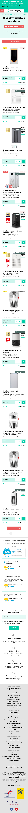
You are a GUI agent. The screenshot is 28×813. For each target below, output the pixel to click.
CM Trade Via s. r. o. (18, 772)
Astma (14, 729)
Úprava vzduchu (20, 14)
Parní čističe (14, 697)
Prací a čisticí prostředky (14, 705)
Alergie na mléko (14, 714)
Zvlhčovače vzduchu (14, 701)
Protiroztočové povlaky (14, 688)
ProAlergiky (5, 14)
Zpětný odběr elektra (14, 747)
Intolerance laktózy (14, 717)
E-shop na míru (10, 785)
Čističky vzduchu (14, 690)
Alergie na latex (14, 731)
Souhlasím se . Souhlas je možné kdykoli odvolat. (14, 622)
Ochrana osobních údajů (14, 758)
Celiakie (14, 725)
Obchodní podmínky (14, 743)
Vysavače (14, 693)
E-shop (12, 14)
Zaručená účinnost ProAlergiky (10, 756)
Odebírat (14, 627)
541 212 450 (19, 767)
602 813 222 (9, 767)
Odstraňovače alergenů (14, 703)
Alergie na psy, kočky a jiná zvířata (14, 719)
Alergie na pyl (14, 712)
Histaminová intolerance (14, 723)
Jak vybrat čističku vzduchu (15, 26)
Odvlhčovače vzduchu (13, 699)
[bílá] (12, 146)
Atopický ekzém (14, 721)
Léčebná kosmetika (14, 695)
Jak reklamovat (14, 740)
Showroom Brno (14, 745)
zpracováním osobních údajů (17, 621)
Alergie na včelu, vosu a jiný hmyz (14, 727)
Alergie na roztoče (14, 716)
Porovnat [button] (22, 82)
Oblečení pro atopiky (14, 707)
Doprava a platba (14, 738)
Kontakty (14, 754)
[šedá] (15, 146)
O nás (14, 752)
